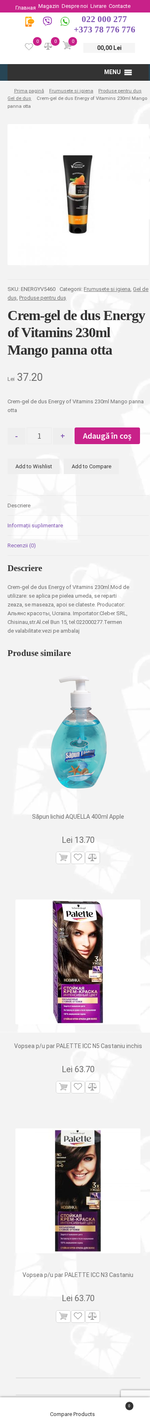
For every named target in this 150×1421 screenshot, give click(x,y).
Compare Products (73, 1414)
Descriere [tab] (19, 505)
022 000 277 (104, 19)
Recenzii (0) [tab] (22, 545)
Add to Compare (91, 466)
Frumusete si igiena (71, 91)
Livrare (98, 6)
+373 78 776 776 (104, 30)
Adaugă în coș (107, 435)
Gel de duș (19, 98)
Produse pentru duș (120, 91)
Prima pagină (29, 91)
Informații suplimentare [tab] (35, 525)
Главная (25, 8)
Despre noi (75, 6)
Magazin (48, 6)
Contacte (119, 6)
